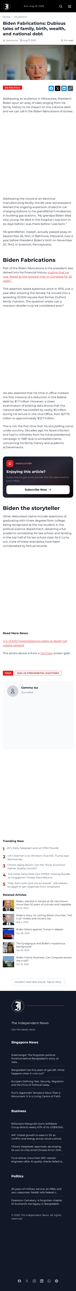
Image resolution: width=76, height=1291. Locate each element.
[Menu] (69, 6)
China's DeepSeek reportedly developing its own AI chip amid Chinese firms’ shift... (37, 1148)
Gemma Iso (12, 40)
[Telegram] (56, 1281)
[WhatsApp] (49, 1281)
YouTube (46, 653)
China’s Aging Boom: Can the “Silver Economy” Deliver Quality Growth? (36, 866)
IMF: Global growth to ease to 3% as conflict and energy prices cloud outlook (36, 1136)
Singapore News (24, 1042)
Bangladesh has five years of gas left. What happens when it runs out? (38, 1071)
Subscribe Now (36, 490)
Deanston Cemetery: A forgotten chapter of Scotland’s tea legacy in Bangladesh (36, 1202)
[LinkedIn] (41, 1281)
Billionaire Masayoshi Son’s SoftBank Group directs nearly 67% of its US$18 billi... (37, 1125)
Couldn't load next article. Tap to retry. (38, 982)
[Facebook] (19, 1281)
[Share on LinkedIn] (64, 88)
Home (6, 17)
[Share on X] (57, 88)
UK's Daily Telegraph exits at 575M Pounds (33, 848)
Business (18, 1111)
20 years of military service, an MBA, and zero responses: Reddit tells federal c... (36, 1190)
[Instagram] (34, 1281)
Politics (17, 1176)
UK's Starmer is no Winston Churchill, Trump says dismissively (38, 857)
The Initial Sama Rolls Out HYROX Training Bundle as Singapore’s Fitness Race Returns (39, 875)
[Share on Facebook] (51, 88)
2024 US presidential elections (38, 673)
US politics (20, 17)
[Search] (61, 6)
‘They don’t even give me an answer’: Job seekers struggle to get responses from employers (37, 884)
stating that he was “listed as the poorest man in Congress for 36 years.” (37, 276)
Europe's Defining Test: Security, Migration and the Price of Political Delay (37, 1083)
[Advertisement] (38, 155)
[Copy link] (70, 88)
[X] (26, 1281)
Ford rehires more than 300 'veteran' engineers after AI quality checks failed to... (37, 1159)
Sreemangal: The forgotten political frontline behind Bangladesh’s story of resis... (35, 1058)
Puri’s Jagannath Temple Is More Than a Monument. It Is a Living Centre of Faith (35, 1094)
